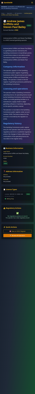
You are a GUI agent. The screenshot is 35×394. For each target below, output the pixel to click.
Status (5, 161)
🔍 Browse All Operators (17, 235)
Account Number (8, 156)
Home (2, 13)
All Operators (18, 13)
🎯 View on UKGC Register (17, 231)
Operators (9, 13)
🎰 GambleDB (6, 2)
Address (5, 174)
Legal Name (6, 151)
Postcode (5, 179)
